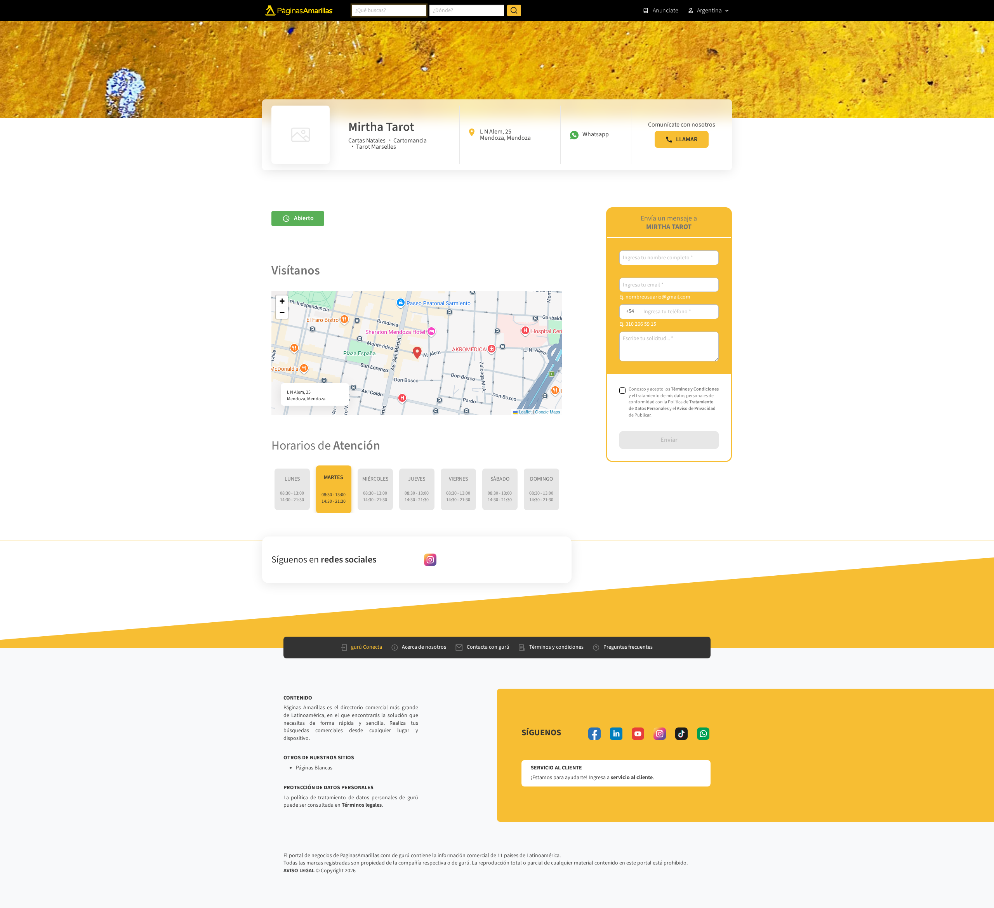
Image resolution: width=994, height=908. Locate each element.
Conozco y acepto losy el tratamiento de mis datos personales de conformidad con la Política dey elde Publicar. (674, 402)
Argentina (709, 10)
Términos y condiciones (556, 647)
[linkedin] (616, 733)
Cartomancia (410, 140)
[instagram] (430, 560)
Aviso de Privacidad (696, 408)
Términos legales (362, 805)
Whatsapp (595, 134)
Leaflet (525, 411)
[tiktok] (681, 733)
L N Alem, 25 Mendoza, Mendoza (505, 134)
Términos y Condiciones (695, 389)
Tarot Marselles (376, 147)
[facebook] (594, 733)
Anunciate (665, 10)
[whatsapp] (703, 733)
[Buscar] (514, 10)
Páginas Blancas (314, 768)
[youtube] (638, 733)
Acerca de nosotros (424, 647)
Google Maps (547, 411)
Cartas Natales (367, 140)
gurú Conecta (366, 647)
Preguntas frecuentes (628, 647)
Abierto (304, 218)
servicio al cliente (632, 777)
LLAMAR (686, 139)
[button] (417, 353)
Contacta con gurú (488, 647)
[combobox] (389, 10)
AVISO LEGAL (299, 871)
